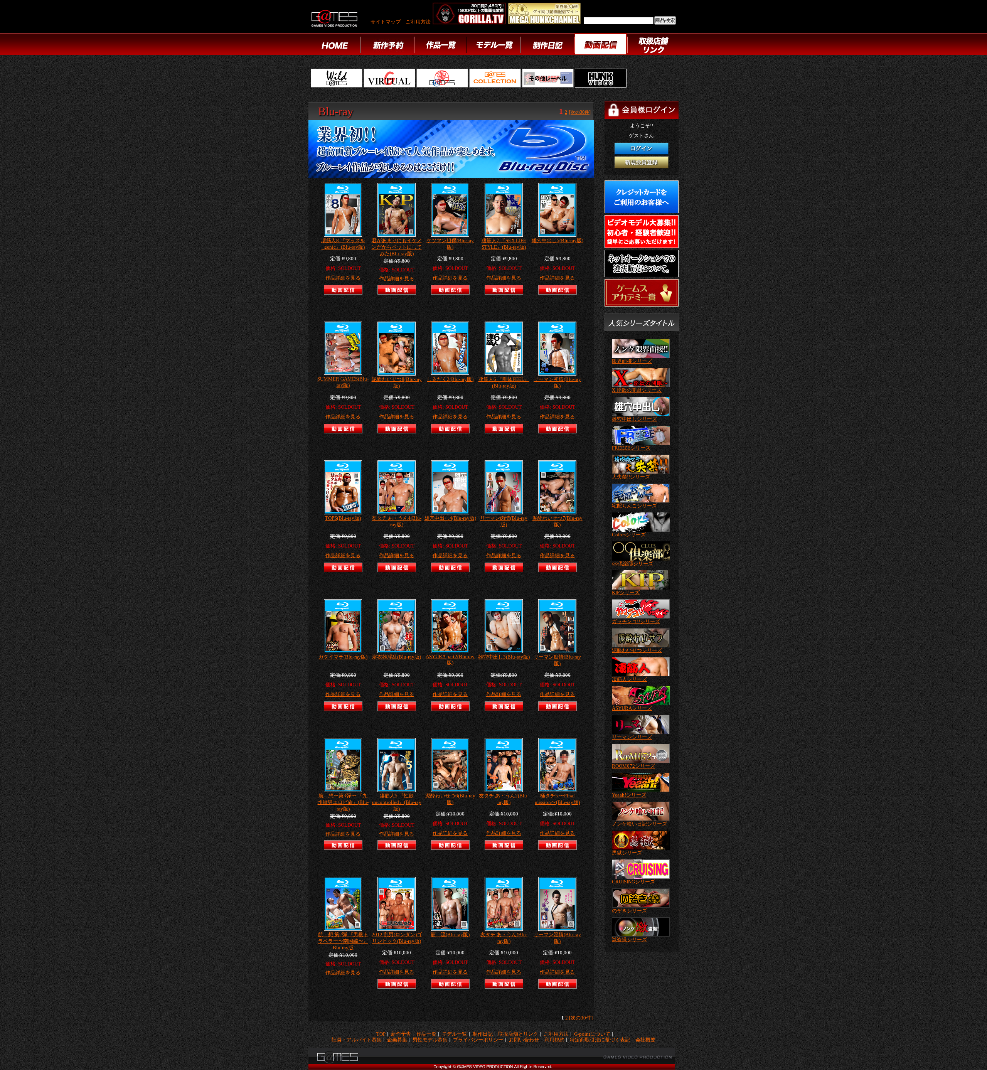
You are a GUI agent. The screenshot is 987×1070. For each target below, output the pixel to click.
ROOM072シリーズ (633, 766)
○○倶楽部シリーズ (632, 563)
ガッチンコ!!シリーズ (636, 621)
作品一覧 (426, 1034)
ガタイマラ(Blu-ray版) (342, 657)
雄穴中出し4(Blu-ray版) (450, 518)
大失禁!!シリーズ (631, 477)
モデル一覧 (454, 1034)
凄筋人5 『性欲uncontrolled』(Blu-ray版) (396, 802)
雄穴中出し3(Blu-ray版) (504, 657)
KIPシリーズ (626, 592)
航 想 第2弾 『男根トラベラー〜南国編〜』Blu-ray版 (343, 941)
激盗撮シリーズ (629, 939)
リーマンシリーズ (632, 737)
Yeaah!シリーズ (629, 795)
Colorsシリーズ (629, 535)
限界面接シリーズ (632, 361)
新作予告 (401, 1034)
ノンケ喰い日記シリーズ (639, 824)
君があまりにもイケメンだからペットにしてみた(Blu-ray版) (397, 247)
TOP (381, 1034)
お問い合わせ (524, 1040)
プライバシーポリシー (478, 1040)
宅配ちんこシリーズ (634, 506)
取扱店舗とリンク (518, 1034)
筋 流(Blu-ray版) (450, 934)
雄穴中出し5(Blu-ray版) (557, 240)
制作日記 (483, 1034)
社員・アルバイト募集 (357, 1040)
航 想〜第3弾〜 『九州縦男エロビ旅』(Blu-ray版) (343, 802)
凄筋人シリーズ (629, 679)
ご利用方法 (418, 22)
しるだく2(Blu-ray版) (450, 379)
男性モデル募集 (430, 1040)
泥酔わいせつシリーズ (637, 650)
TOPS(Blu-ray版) (343, 518)
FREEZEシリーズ (631, 448)
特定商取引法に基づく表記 (600, 1040)
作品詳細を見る (342, 278)
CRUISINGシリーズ (633, 882)
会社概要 (645, 1040)
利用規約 (554, 1040)
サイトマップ (386, 22)
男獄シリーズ (627, 853)
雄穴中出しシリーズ (634, 419)
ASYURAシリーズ (632, 708)
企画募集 (397, 1040)
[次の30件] (580, 112)
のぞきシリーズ (629, 910)
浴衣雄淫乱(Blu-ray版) (396, 657)
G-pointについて (592, 1034)
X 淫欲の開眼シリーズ (637, 390)
